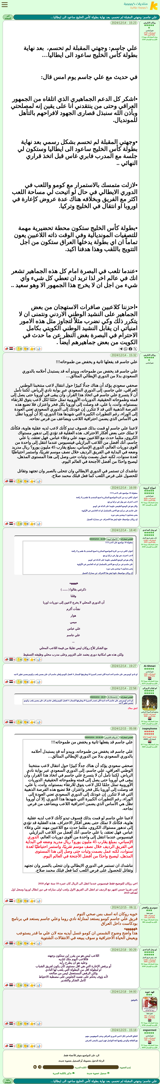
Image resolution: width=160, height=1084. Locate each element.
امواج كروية (149, 487)
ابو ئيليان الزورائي (149, 688)
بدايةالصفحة (8, 1081)
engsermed (149, 1030)
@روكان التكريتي (111, 737)
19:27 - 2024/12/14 (98, 697)
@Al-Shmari (113, 697)
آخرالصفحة (8, 17)
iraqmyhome (149, 728)
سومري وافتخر (150, 907)
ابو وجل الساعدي (150, 530)
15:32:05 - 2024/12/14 (94, 737)
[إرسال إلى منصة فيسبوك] (130, 349)
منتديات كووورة (136, 4)
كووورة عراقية (139, 7)
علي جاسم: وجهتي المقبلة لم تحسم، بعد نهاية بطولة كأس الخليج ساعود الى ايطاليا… (103, 17)
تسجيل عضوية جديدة (98, 1073)
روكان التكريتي (150, 23)
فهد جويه (149, 991)
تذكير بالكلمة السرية (64, 1073)
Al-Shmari (150, 666)
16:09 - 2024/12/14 (97, 539)
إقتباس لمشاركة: (126, 539)
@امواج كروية (112, 539)
